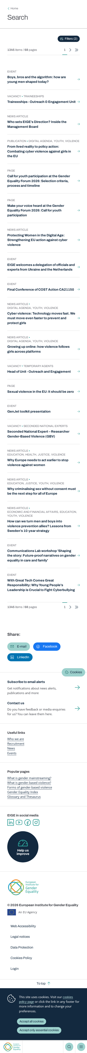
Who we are (15, 739)
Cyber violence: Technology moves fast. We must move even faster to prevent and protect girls (41, 318)
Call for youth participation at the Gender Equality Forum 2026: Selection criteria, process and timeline (38, 180)
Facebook (27, 822)
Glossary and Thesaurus (24, 797)
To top (41, 983)
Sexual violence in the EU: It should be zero (40, 391)
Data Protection (22, 947)
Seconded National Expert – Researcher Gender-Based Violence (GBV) (38, 434)
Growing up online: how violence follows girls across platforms (38, 349)
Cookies (76, 672)
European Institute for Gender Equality (12, 1047)
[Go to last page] (76, 50)
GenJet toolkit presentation (29, 411)
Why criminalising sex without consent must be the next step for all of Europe (41, 491)
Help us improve (23, 852)
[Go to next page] (70, 50)
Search (69, 1047)
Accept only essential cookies (39, 1030)
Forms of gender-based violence (29, 787)
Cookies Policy (21, 958)
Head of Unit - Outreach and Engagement (39, 371)
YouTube (19, 822)
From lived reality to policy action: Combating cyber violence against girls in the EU (39, 151)
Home (14, 8)
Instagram (36, 822)
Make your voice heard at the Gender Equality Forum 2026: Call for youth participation (35, 210)
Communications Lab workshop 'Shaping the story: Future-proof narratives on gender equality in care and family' (41, 555)
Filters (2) (71, 38)
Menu (81, 1047)
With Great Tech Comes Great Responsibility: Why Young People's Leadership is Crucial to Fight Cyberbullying (41, 585)
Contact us (15, 703)
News (11, 748)
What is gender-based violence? (29, 783)
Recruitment (15, 743)
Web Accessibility (23, 926)
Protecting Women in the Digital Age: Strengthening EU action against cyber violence (37, 240)
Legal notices (20, 936)
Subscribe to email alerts (26, 682)
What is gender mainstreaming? (29, 778)
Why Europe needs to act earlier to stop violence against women (37, 462)
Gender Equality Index (22, 792)
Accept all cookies (31, 1021)
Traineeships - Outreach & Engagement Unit (41, 101)
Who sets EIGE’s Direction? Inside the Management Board (37, 124)
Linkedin (10, 822)
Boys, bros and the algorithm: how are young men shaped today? (36, 79)
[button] (18, 646)
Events (11, 753)
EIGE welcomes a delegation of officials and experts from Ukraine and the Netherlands (41, 267)
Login (15, 968)
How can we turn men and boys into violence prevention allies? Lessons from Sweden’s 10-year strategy (39, 526)
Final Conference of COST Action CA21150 (40, 289)
